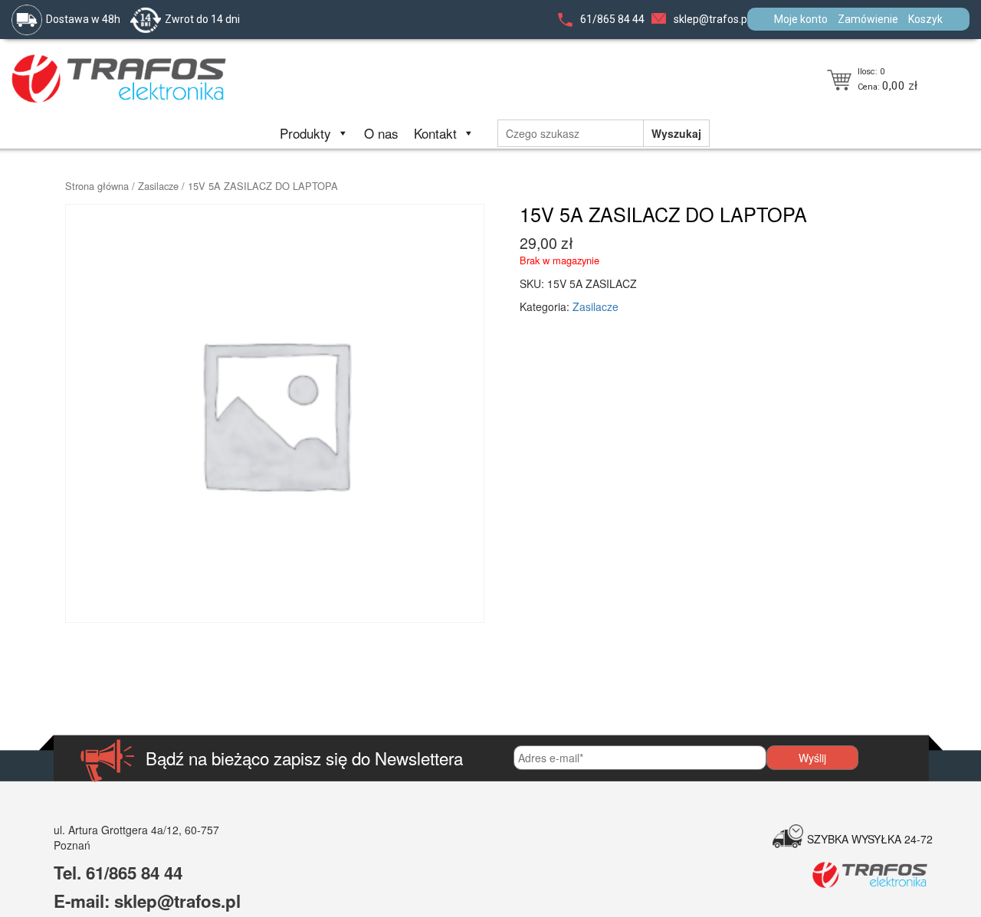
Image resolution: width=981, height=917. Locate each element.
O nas (381, 132)
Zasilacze (158, 185)
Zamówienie (868, 19)
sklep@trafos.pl (712, 19)
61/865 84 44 (612, 19)
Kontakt (435, 132)
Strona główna (97, 185)
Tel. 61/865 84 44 (118, 872)
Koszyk (925, 19)
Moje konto (801, 19)
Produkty (305, 132)
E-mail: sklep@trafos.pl (147, 901)
